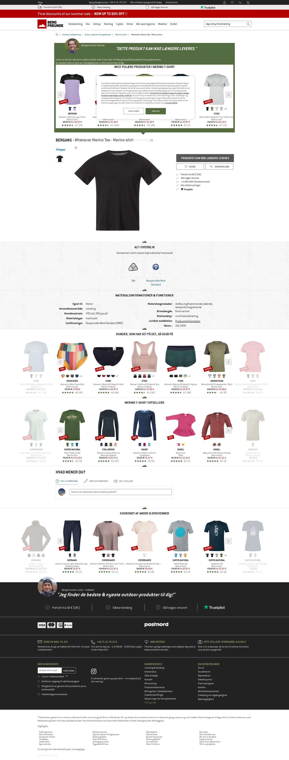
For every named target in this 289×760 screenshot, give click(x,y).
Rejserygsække (99, 736)
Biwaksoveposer (100, 732)
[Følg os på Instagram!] (96, 672)
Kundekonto (204, 671)
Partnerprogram (206, 683)
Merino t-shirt (121, 34)
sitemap (80, 749)
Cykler (119, 24)
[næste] (228, 94)
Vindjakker (43, 739)
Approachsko (45, 744)
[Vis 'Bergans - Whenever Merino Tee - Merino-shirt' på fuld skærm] (76, 148)
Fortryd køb (150, 702)
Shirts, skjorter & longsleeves (98, 34)
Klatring (108, 24)
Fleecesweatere (46, 734)
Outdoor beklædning (71, 34)
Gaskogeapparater (101, 741)
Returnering (150, 683)
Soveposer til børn (47, 736)
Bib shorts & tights (207, 736)
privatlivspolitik (171, 103)
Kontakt (148, 679)
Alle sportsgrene (145, 24)
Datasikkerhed (165, 691)
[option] (119, 190)
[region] (145, 97)
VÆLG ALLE (156, 111)
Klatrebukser (152, 734)
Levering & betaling (154, 667)
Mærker (162, 24)
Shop (40, 2)
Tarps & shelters (100, 739)
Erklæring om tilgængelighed (212, 695)
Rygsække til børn (101, 744)
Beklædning (75, 24)
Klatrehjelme (151, 732)
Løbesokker (44, 741)
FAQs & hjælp (151, 675)
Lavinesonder (152, 741)
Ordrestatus (150, 671)
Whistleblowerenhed (208, 691)
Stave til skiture (153, 744)
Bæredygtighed (206, 699)
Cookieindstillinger (153, 694)
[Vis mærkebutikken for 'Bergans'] (60, 149)
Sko (88, 24)
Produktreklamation (154, 687)
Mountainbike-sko (207, 734)
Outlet (173, 24)
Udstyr (97, 24)
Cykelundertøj (205, 739)
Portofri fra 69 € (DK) (53, 7)
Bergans (64, 140)
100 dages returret (159, 7)
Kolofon (202, 687)
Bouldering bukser (154, 736)
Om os (201, 667)
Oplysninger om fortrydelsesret (160, 698)
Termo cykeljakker (207, 744)
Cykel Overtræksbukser (210, 741)
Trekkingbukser (46, 732)
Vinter (129, 24)
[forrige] (60, 94)
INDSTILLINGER (133, 111)
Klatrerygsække (153, 739)
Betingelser (150, 691)
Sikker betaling (103, 7)
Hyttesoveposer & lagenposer (106, 734)
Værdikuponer (205, 679)
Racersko (203, 732)
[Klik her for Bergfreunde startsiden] (51, 23)
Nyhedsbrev (204, 675)
